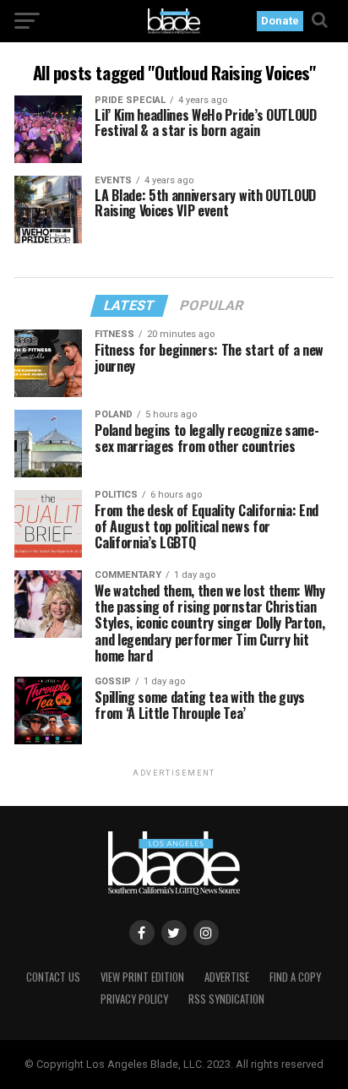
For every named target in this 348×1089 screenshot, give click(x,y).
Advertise (226, 977)
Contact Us (53, 977)
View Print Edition (142, 977)
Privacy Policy (134, 999)
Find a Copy (295, 977)
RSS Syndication (226, 999)
